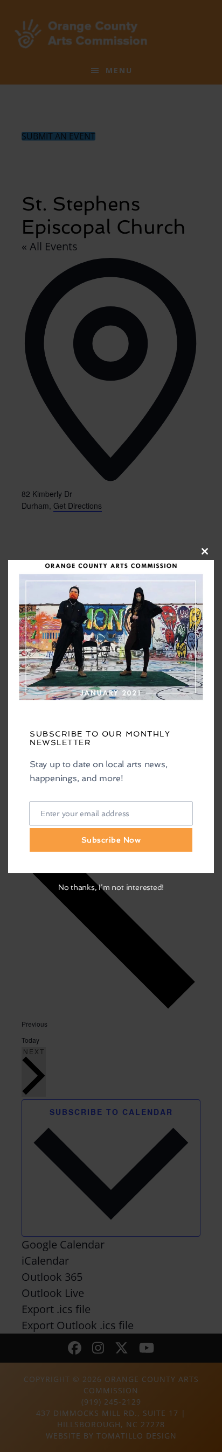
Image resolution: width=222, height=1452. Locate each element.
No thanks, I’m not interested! (111, 887)
